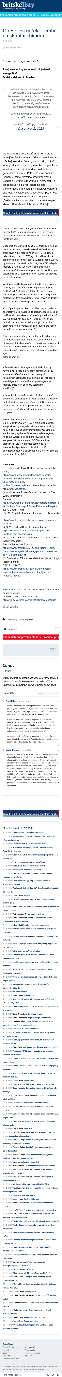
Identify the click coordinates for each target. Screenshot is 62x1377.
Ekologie (11, 619)
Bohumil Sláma (19, 1021)
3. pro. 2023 (26, 750)
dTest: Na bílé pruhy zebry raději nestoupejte (31, 925)
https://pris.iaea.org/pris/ (15, 488)
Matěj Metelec (18, 1165)
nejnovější (43, 693)
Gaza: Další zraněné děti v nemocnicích (29, 865)
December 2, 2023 (31, 128)
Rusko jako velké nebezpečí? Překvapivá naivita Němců (36, 1221)
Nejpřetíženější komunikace (39, 1017)
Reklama (6, 1355)
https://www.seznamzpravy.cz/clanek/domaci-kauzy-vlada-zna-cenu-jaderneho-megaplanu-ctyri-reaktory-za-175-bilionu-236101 (30, 551)
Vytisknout (11, 629)
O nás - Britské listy (10, 1347)
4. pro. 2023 (24, 701)
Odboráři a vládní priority (34, 1317)
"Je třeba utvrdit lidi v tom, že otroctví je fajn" (31, 1273)
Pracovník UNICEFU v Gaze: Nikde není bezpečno (33, 1084)
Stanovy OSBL (30, 1347)
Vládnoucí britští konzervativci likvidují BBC (31, 1184)
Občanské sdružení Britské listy (31, 1366)
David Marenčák (20, 1302)
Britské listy (25, 6)
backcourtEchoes (31, 1199)
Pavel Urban (11, 701)
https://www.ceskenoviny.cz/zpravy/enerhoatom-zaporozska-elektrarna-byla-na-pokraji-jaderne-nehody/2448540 (27, 572)
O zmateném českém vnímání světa (40, 1165)
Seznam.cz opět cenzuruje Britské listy (29, 862)
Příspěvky (28, 1355)
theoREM (28, 1128)
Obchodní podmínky (11, 1358)
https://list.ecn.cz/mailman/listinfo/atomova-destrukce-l (30, 600)
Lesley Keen (18, 895)
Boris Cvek (17, 906)
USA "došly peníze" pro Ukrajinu (26, 951)
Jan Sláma (18, 1321)
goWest (27, 895)
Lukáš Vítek (18, 1210)
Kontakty (6, 1350)
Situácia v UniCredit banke (24, 1195)
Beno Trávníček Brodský (23, 917)
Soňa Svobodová (20, 1014)
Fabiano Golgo (19, 1132)
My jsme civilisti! (20, 991)
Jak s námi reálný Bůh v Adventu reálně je (40, 1047)
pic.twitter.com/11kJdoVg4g (31, 117)
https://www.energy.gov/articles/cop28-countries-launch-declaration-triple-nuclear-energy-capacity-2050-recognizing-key (28, 478)
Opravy (6, 1353)
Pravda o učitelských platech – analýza (40, 1210)
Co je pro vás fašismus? (36, 843)
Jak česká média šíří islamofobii (26, 1028)
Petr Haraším (18, 914)
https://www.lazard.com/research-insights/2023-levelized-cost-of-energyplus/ (27, 532)
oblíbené (54, 693)
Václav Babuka (12, 749)
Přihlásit (7, 671)
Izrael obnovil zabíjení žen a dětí (26, 1162)
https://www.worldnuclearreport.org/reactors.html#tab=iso (32, 502)
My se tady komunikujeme (36, 914)
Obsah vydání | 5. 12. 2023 (18, 828)
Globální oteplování (25, 619)
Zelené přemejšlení (31, 1321)
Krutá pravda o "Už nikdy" (23, 1269)
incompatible (30, 1291)
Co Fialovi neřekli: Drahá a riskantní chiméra (31, 1102)
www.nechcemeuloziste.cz (16, 589)
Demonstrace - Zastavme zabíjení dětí (28, 832)
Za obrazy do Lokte (36, 1014)
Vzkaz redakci (30, 1350)
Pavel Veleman (19, 843)
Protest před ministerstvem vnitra (27, 869)
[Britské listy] (31, 213)
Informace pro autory (33, 1353)
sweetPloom (29, 995)
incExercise (29, 1080)
